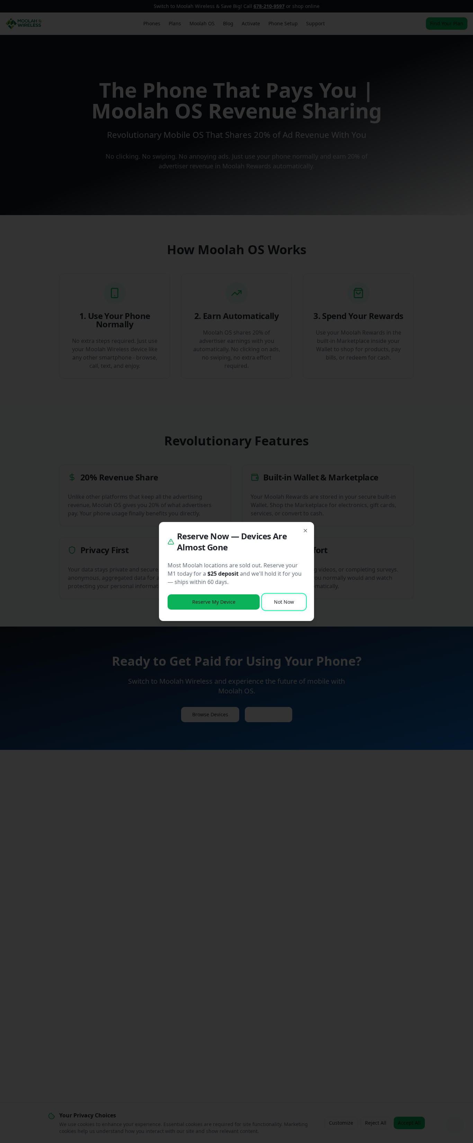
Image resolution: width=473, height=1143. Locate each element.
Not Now (284, 602)
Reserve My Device (213, 602)
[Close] (305, 530)
